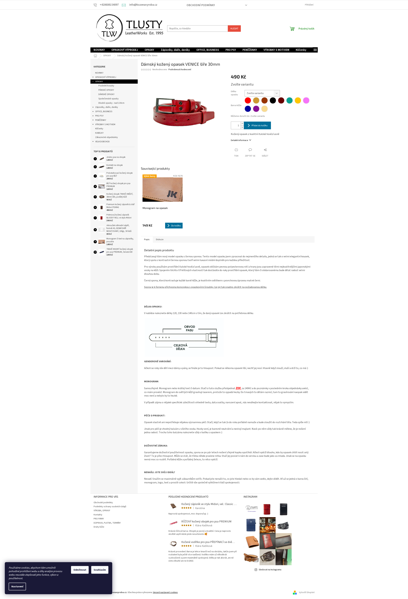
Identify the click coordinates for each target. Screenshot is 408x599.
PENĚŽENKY (100, 120)
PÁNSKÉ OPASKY (106, 90)
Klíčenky (99, 128)
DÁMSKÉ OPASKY (106, 94)
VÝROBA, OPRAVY (102, 510)
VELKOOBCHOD (102, 141)
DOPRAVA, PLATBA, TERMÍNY (107, 523)
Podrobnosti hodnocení (179, 69)
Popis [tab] (147, 239)
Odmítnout (79, 570)
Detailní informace (239, 140)
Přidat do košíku (260, 125)
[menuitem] (99, 50)
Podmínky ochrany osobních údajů (110, 506)
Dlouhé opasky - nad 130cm (111, 103)
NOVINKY (99, 72)
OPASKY (99, 81)
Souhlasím (100, 570)
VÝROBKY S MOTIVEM (105, 124)
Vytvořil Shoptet (307, 592)
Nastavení (17, 586)
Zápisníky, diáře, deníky (106, 107)
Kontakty (98, 514)
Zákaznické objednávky (106, 137)
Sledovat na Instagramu (270, 569)
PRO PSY (99, 115)
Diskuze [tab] (160, 239)
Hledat (234, 28)
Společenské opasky (108, 98)
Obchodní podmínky (201, 5)
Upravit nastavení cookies (165, 592)
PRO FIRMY (99, 518)
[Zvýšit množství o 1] (242, 123)
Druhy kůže (99, 527)
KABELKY (99, 133)
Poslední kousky (106, 85)
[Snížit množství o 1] (242, 127)
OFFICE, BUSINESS (103, 111)
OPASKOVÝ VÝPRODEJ (105, 77)
